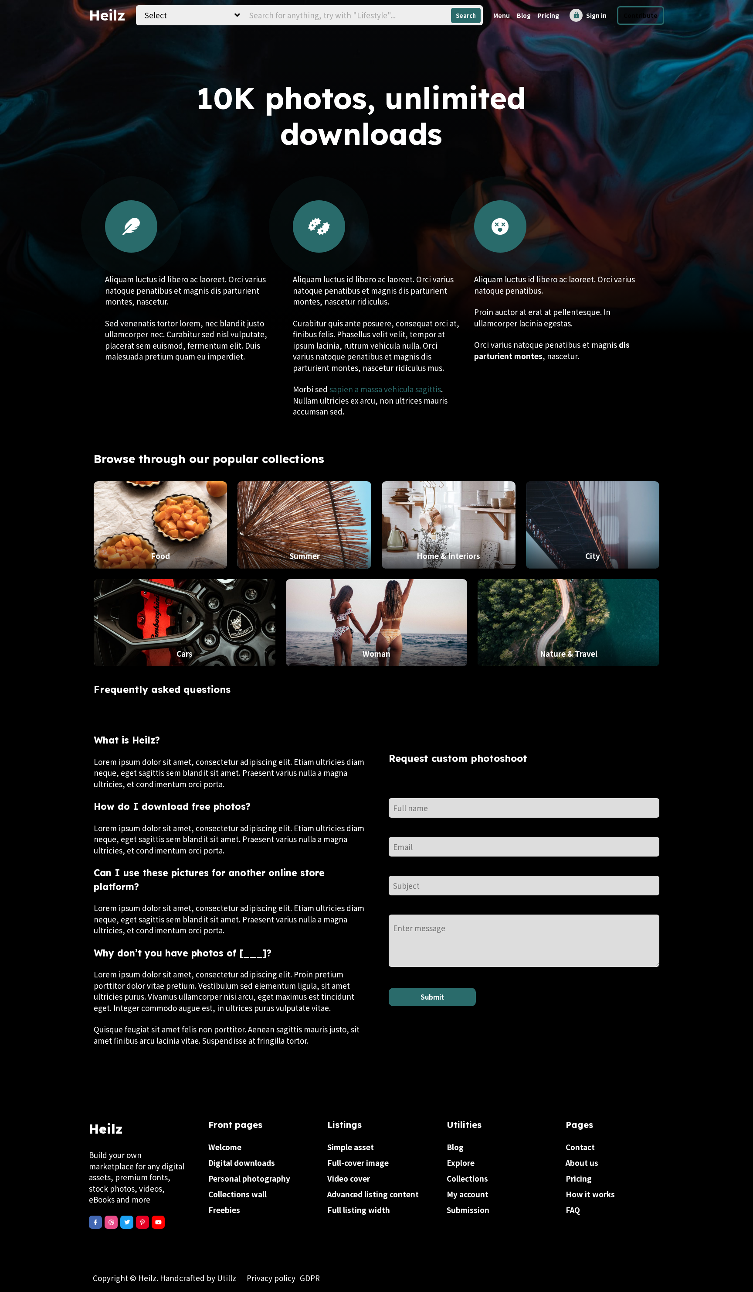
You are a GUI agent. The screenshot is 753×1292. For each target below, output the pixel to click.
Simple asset (350, 1146)
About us (582, 1162)
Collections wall (237, 1194)
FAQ (573, 1209)
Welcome (224, 1146)
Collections (467, 1178)
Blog (524, 15)
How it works (590, 1194)
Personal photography (249, 1178)
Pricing (548, 15)
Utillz (226, 1277)
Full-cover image (358, 1162)
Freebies (224, 1209)
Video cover (348, 1178)
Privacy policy (271, 1277)
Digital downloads (241, 1162)
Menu (501, 15)
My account (467, 1194)
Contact (580, 1146)
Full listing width (358, 1209)
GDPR (310, 1277)
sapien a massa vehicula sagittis (385, 389)
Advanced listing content (373, 1194)
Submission (468, 1209)
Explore (461, 1162)
